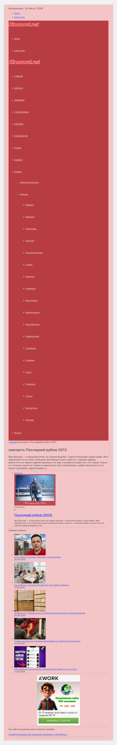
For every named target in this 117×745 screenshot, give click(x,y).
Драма (29, 264)
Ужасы (29, 396)
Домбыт (18, 160)
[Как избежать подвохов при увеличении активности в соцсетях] (30, 666)
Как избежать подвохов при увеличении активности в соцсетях (45, 669)
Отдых (17, 148)
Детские (30, 240)
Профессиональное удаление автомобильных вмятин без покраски (47, 641)
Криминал (31, 288)
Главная (13, 442)
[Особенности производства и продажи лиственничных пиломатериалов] (30, 610)
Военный (30, 217)
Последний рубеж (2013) (33, 515)
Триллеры (31, 384)
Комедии (30, 276)
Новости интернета (29, 182)
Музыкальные (33, 312)
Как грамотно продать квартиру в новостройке (37, 557)
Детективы (31, 229)
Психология (21, 136)
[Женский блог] (24, 25)
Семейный (31, 348)
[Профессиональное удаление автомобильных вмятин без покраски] (30, 638)
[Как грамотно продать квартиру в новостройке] (30, 554)
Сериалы (30, 360)
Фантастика (31, 408)
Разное (18, 172)
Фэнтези (30, 420)
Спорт (29, 372)
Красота (18, 88)
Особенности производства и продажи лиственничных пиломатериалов (49, 613)
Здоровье (19, 100)
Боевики (30, 205)
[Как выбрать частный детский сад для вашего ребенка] (30, 582)
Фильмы (24, 194)
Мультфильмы (33, 324)
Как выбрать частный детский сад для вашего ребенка (41, 585)
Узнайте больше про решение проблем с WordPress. (38, 734)
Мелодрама (31, 300)
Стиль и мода (21, 112)
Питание (18, 124)
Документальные (34, 252)
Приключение (32, 336)
